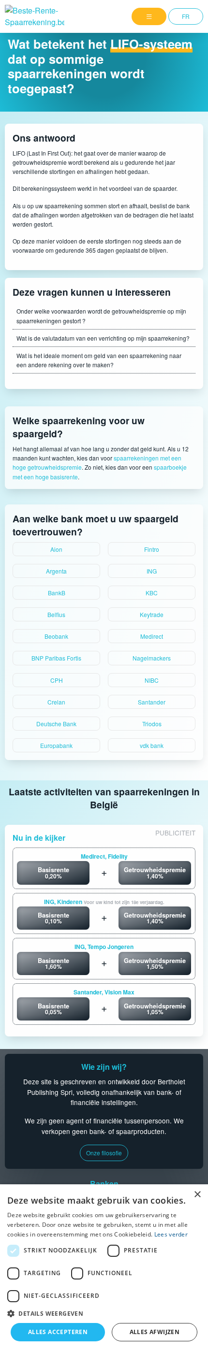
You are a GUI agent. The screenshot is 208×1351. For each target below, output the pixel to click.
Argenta (56, 571)
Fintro (151, 549)
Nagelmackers (152, 658)
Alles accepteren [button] (58, 1332)
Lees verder (171, 1234)
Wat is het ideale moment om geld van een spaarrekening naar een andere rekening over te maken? (98, 360)
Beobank (56, 636)
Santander (151, 702)
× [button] (197, 1194)
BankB (56, 593)
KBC (152, 593)
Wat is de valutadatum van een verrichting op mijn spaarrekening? (103, 338)
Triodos (152, 723)
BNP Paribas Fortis (56, 658)
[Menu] (149, 16)
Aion (56, 549)
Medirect (151, 636)
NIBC (152, 680)
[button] (104, 1313)
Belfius (56, 614)
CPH (56, 680)
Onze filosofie (104, 1153)
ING (152, 571)
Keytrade (151, 614)
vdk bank (151, 745)
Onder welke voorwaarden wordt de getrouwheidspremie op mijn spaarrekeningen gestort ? (101, 315)
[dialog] (104, 1267)
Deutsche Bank (56, 723)
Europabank (56, 745)
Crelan (56, 702)
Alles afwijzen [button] (155, 1332)
